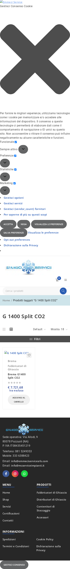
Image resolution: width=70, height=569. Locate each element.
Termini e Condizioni (16, 546)
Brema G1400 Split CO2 (17, 376)
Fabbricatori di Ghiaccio (17, 367)
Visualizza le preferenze (49, 224)
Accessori (43, 517)
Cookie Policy (44, 539)
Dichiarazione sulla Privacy (21, 245)
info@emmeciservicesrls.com (29, 461)
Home (6, 300)
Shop (6, 499)
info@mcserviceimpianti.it (28, 465)
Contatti (8, 520)
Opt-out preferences (17, 239)
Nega (24, 224)
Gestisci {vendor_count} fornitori (25, 209)
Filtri (37, 339)
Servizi (7, 506)
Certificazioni (11, 513)
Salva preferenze (14, 232)
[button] (35, 59)
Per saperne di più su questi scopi (25, 214)
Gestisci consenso (14, 564)
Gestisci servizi (13, 203)
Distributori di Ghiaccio (51, 499)
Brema (12, 361)
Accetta (8, 224)
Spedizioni (9, 539)
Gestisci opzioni (14, 197)
